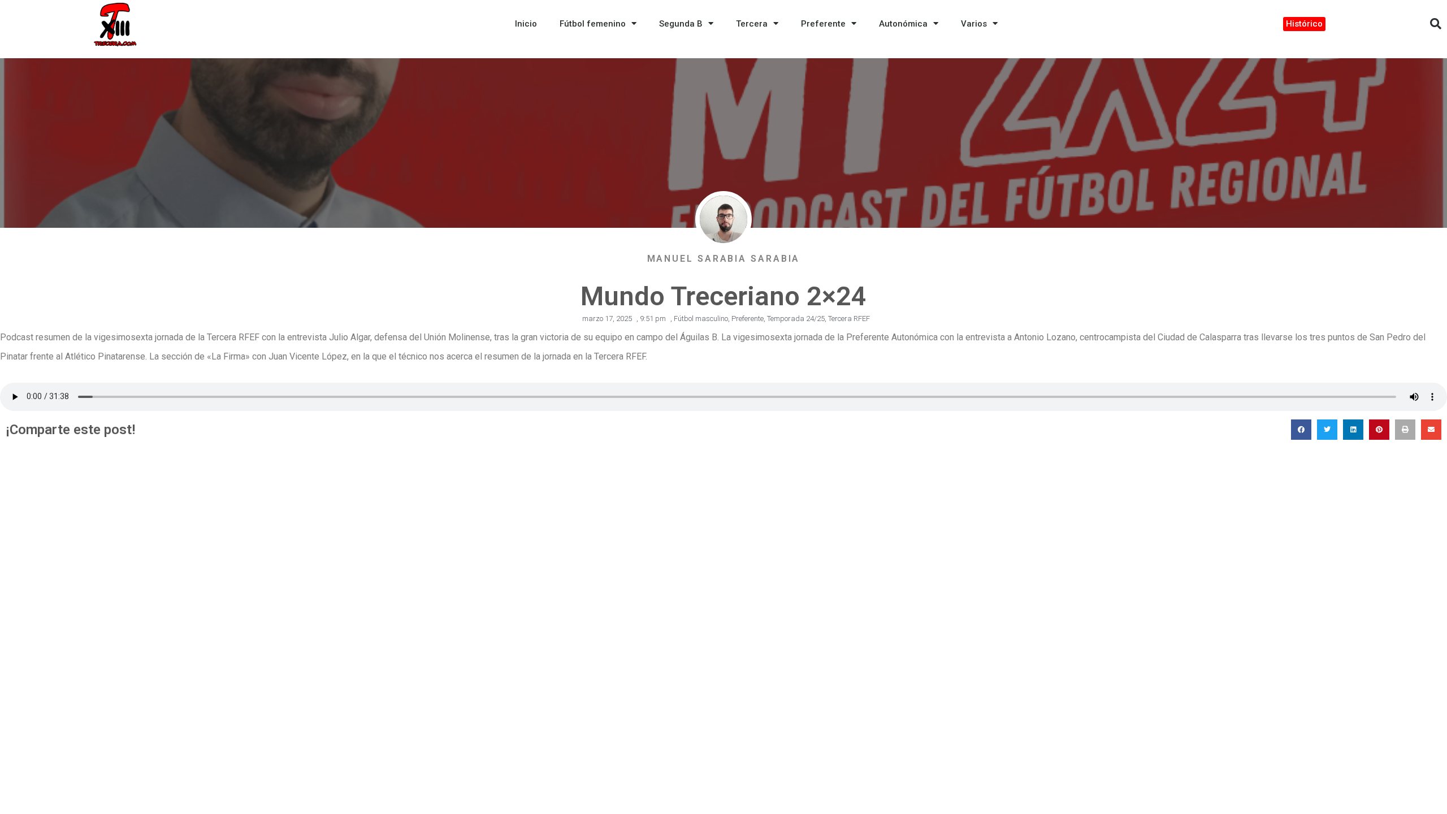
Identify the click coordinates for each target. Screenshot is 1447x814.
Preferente (823, 24)
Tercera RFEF (849, 318)
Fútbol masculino (701, 318)
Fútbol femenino (593, 24)
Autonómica (903, 24)
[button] (1435, 23)
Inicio (526, 24)
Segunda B (681, 24)
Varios (974, 24)
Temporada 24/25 (796, 318)
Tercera (752, 24)
